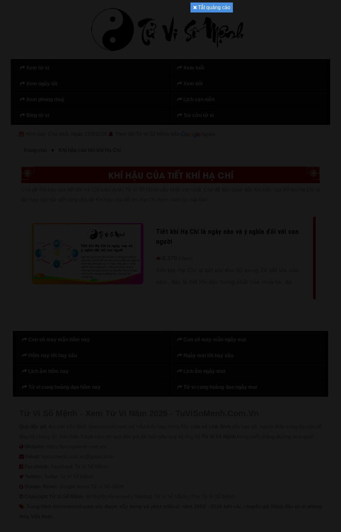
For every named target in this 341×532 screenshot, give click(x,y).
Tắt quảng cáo (213, 7)
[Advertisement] (170, 137)
